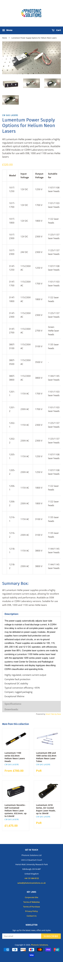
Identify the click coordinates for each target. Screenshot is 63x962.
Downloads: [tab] (11, 709)
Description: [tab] (12, 614)
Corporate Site (31, 897)
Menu (9, 30)
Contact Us (31, 916)
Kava (59, 714)
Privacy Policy (31, 911)
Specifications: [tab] (13, 703)
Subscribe (51, 936)
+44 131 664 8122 (31, 878)
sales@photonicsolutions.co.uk (31, 883)
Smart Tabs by (51, 714)
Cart (58, 30)
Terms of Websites (31, 902)
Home (4, 38)
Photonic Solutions (39, 944)
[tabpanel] (31, 659)
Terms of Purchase (31, 906)
